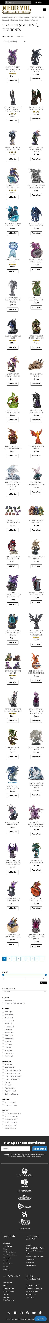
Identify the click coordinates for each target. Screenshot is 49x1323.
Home (4, 17)
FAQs (28, 1254)
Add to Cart (13, 796)
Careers (6, 1267)
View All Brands (24, 1229)
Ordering (29, 1245)
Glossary (6, 1270)
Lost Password (8, 1300)
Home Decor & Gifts (15, 17)
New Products (31, 1265)
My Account (7, 1283)
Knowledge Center (10, 1255)
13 (37, 958)
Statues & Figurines (30, 17)
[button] (44, 9)
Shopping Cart (8, 1288)
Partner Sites (8, 1264)
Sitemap (31, 1297)
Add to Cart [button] (13, 81)
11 (28, 958)
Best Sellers (30, 1262)
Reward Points (8, 1291)
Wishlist (6, 1294)
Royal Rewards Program (34, 1257)
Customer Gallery (9, 1252)
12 (32, 958)
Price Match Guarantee (34, 1251)
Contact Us (32, 1294)
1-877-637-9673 (33, 1285)
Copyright (6, 1258)
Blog (5, 1249)
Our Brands (7, 1246)
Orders (5, 1285)
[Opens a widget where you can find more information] (40, 1319)
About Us (6, 1243)
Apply (43, 983)
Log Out (6, 1297)
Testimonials (30, 1260)
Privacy (6, 1261)
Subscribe (39, 1149)
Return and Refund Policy (35, 1248)
